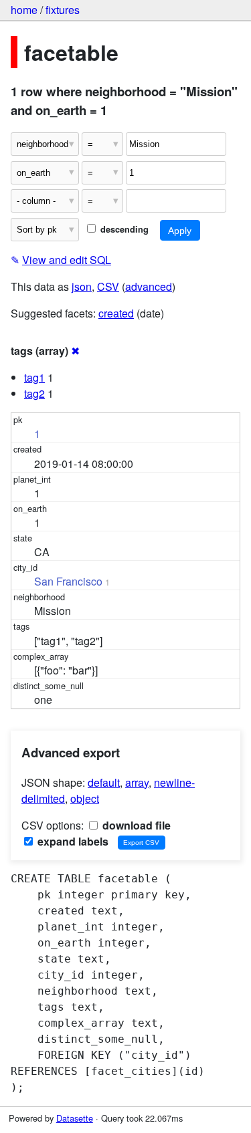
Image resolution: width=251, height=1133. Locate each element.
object (84, 798)
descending (123, 229)
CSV (108, 286)
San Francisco (68, 581)
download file (135, 825)
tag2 (34, 393)
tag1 (34, 377)
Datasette (74, 1118)
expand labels (71, 841)
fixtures (63, 9)
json (82, 286)
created (116, 313)
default (104, 782)
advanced (148, 286)
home (24, 9)
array (137, 782)
